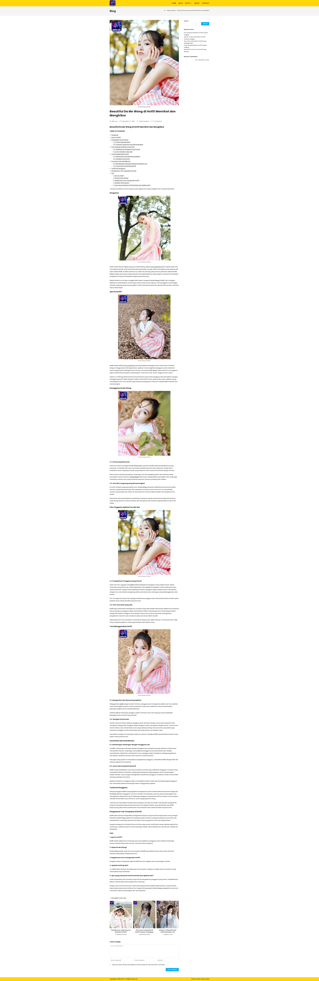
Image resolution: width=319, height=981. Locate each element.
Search (186, 21)
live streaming (156, 267)
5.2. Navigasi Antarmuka (121, 159)
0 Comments (158, 121)
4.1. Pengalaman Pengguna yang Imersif (126, 149)
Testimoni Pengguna (118, 168)
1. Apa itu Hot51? (118, 176)
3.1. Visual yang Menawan (121, 142)
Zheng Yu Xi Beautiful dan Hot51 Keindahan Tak (167, 931)
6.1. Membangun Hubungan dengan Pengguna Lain (130, 164)
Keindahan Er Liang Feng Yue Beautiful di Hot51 (121, 931)
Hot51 (193, 979)
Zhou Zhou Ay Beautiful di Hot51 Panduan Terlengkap (144, 931)
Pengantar (114, 135)
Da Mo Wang (134, 477)
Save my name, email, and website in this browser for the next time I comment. (138, 965)
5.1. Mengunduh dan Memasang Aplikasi (126, 156)
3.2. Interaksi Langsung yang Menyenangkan (128, 145)
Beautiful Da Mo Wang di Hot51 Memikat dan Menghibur (193, 10)
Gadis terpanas (144, 121)
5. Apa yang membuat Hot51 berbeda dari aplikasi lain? (132, 185)
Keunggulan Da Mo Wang (119, 140)
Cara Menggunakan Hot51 (120, 154)
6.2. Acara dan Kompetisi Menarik (124, 166)
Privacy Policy (205, 979)
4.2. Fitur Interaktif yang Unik (122, 152)
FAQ (112, 173)
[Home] (164, 10)
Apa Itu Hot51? (116, 137)
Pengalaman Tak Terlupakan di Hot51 (123, 171)
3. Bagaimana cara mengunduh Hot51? (126, 180)
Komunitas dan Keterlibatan (120, 161)
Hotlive (198, 979)
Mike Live (114, 121)
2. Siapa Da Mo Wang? (120, 178)
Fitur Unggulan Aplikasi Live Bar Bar (123, 147)
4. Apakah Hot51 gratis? (121, 183)
